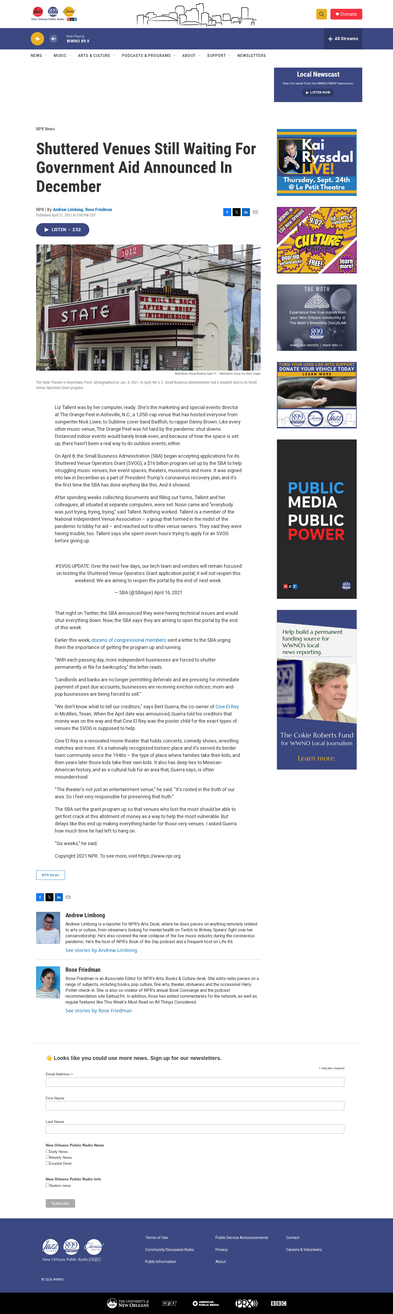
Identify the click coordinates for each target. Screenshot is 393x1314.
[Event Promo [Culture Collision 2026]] (317, 240)
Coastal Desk (60, 1163)
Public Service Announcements (241, 1238)
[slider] (62, 38)
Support (216, 55)
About (189, 55)
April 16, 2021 (168, 592)
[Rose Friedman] (48, 982)
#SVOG (63, 566)
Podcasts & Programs (146, 55)
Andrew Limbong (68, 209)
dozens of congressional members (128, 640)
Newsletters (251, 55)
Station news (60, 1185)
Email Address (59, 1074)
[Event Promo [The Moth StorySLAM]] (317, 318)
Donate (348, 14)
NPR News (45, 128)
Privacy (221, 1250)
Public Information (160, 1262)
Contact (292, 1238)
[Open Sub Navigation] (46, 55)
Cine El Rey (227, 706)
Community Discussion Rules (169, 1250)
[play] (37, 39)
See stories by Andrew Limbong (101, 950)
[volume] (53, 39)
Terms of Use (156, 1238)
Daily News (58, 1151)
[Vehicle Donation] (317, 395)
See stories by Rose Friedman (99, 1010)
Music (60, 55)
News (36, 55)
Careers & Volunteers (304, 1250)
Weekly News (60, 1157)
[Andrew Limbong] (48, 928)
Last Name (55, 1121)
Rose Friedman (98, 209)
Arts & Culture (94, 55)
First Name (55, 1098)
